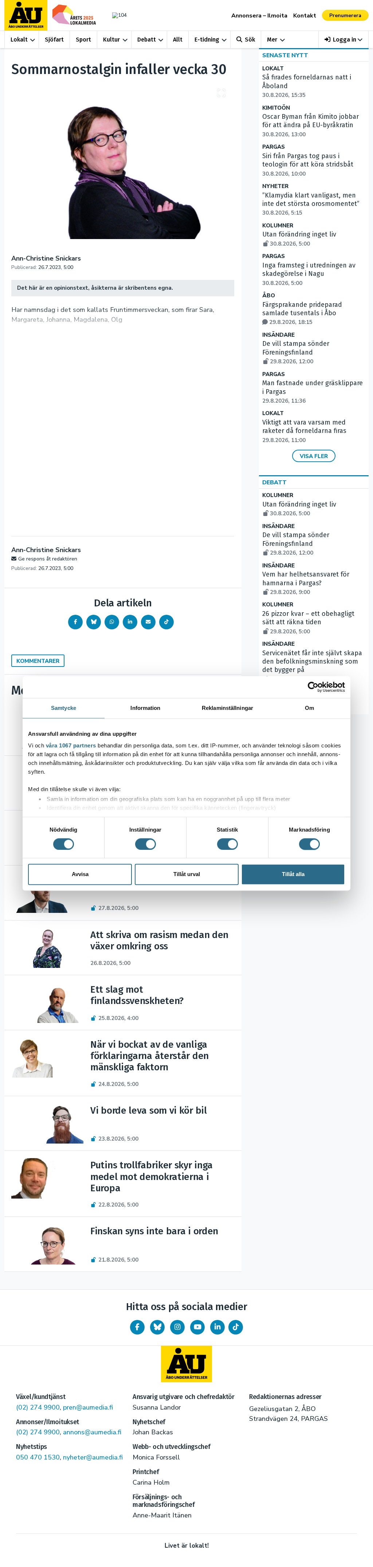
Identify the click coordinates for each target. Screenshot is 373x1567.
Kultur (111, 39)
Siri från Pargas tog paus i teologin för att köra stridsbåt (307, 164)
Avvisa (80, 874)
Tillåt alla (293, 874)
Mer (272, 39)
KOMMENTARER (37, 661)
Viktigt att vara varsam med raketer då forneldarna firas (304, 431)
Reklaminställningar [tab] (227, 708)
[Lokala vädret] (118, 15)
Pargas (273, 147)
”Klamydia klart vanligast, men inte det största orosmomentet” (311, 204)
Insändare (278, 335)
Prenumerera (345, 15)
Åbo (268, 295)
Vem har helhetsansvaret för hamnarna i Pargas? (305, 583)
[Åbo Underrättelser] (186, 1364)
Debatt (146, 39)
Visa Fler (314, 456)
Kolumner (277, 225)
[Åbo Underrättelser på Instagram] (177, 1327)
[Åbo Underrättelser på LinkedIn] (217, 1327)
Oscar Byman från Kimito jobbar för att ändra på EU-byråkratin (310, 125)
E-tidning (207, 39)
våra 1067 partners (71, 745)
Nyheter (275, 186)
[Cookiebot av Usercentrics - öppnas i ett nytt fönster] (313, 686)
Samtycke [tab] (63, 708)
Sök (250, 39)
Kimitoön (276, 108)
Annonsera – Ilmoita (259, 16)
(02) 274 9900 (38, 1407)
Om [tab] (309, 708)
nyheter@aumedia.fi (93, 1457)
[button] (344, 39)
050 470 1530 (38, 1457)
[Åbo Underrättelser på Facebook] (137, 1327)
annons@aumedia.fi (92, 1432)
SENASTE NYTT (285, 55)
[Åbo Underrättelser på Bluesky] (157, 1327)
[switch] (145, 844)
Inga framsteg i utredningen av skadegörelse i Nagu (309, 274)
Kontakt (304, 16)
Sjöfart (54, 39)
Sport (83, 39)
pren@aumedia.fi (88, 1407)
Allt (177, 39)
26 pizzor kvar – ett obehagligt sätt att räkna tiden (308, 622)
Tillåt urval (186, 874)
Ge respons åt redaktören (47, 558)
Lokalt (19, 39)
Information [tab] (145, 708)
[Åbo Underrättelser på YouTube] (197, 1327)
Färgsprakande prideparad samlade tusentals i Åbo (302, 313)
